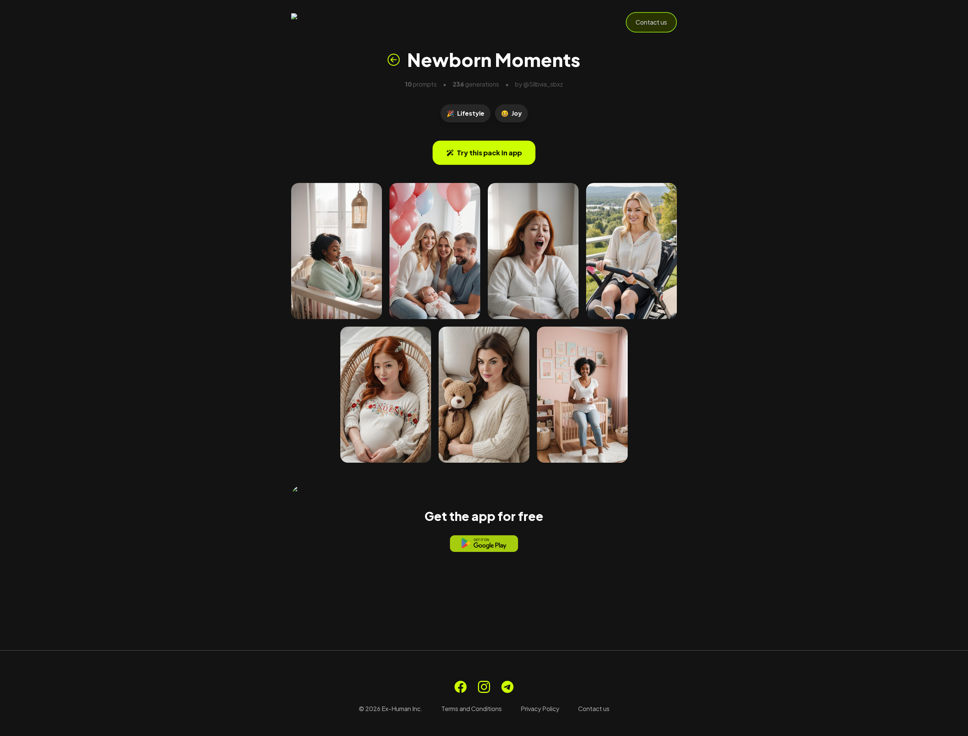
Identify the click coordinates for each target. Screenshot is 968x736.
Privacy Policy (540, 709)
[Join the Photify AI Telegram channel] (507, 687)
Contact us (651, 22)
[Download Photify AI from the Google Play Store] (484, 543)
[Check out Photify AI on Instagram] (484, 687)
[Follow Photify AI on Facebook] (461, 687)
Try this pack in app (489, 152)
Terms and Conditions (471, 709)
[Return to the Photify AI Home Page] (328, 22)
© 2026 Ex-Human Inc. (390, 709)
